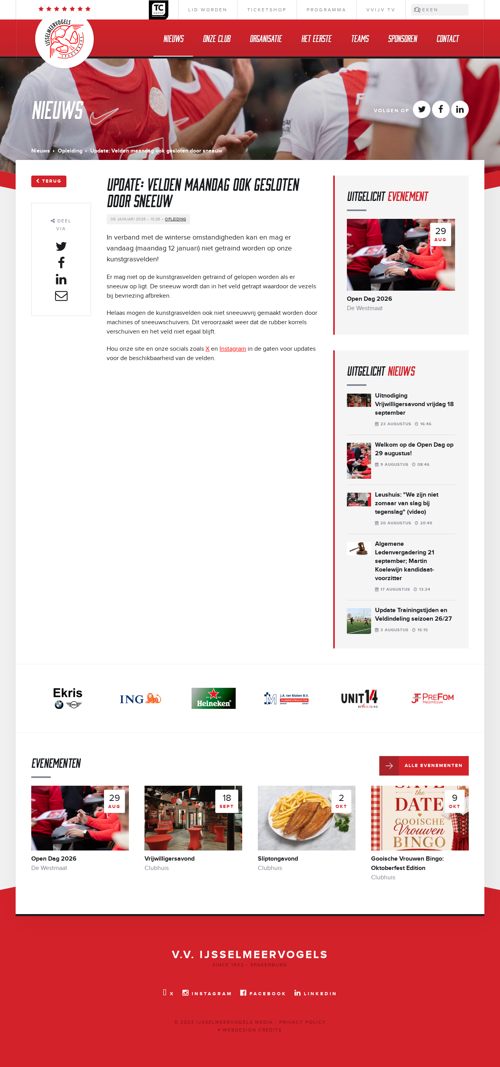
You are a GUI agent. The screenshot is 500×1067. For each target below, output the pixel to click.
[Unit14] (359, 698)
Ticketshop (267, 9)
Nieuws (173, 38)
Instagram (233, 349)
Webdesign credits (251, 1030)
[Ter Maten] (286, 698)
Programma (326, 9)
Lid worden (207, 9)
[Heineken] (213, 698)
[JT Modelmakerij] (432, 698)
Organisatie (266, 38)
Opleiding (70, 150)
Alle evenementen (434, 766)
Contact (447, 38)
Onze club (216, 38)
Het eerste (316, 38)
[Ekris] (67, 698)
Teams (359, 38)
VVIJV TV (381, 9)
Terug (52, 181)
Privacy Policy (302, 1022)
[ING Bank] (140, 698)
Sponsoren (402, 38)
